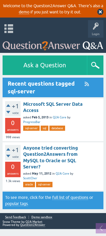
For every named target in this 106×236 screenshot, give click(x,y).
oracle (29, 184)
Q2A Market (33, 222)
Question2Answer (32, 225)
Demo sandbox (41, 217)
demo (24, 12)
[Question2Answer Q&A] (53, 44)
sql (44, 128)
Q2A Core (59, 117)
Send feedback (15, 217)
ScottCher (30, 178)
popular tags (16, 203)
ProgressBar (31, 122)
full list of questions (70, 197)
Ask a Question (44, 65)
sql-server (31, 128)
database (57, 128)
